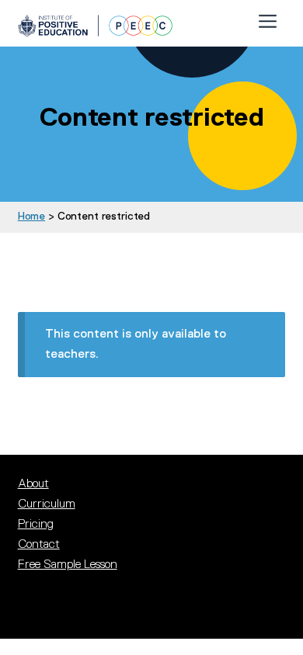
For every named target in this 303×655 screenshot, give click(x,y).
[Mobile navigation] (267, 18)
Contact (39, 544)
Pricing (36, 524)
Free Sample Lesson (67, 564)
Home (31, 216)
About (33, 483)
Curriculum (46, 504)
